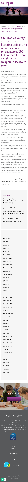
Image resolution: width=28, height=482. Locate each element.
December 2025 (7, 264)
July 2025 (5, 281)
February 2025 (7, 297)
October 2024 (7, 310)
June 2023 (6, 362)
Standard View (13, 475)
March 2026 (6, 255)
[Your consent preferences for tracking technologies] (5, 479)
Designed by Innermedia (14, 480)
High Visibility (20, 475)
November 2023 (8, 346)
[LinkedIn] (14, 459)
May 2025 (6, 287)
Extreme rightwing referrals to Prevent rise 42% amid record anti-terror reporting (13, 201)
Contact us (16, 465)
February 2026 (7, 258)
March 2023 (6, 372)
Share (23, 26)
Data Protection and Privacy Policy (13, 451)
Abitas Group (11, 425)
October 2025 (7, 271)
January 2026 (7, 261)
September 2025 (8, 274)
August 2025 (6, 277)
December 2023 (7, 343)
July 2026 (5, 242)
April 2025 (6, 291)
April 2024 (6, 330)
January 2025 (7, 300)
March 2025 (6, 294)
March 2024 (6, 333)
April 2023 (6, 369)
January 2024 (7, 339)
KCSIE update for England (10, 218)
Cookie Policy (13, 448)
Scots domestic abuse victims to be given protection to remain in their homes (13, 213)
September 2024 (8, 313)
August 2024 (6, 317)
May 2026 (6, 248)
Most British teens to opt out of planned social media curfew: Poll (13, 207)
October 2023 (7, 349)
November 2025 (8, 268)
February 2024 (7, 336)
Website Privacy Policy (13, 453)
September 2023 (8, 353)
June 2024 (6, 323)
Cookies (16, 478)
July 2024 (5, 320)
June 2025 (6, 284)
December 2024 (7, 304)
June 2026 (6, 245)
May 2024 (6, 326)
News (7, 184)
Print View (7, 475)
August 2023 (6, 356)
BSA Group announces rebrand (12, 221)
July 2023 (5, 359)
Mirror (5, 90)
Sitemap (13, 446)
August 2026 (6, 238)
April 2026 (6, 251)
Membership (12, 399)
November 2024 (8, 307)
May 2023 (6, 366)
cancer (2, 77)
